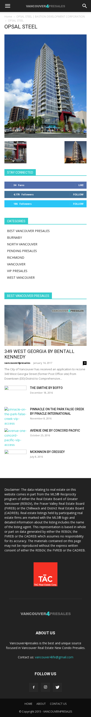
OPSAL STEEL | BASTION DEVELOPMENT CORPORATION (50, 16)
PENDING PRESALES (22, 251)
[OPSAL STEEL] (45, 136)
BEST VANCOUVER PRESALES (28, 231)
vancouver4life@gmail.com (54, 657)
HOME (28, 704)
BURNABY (14, 237)
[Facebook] (33, 687)
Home (8, 16)
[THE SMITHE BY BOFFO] (15, 393)
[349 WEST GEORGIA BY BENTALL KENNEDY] (45, 325)
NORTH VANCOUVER (22, 244)
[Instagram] (45, 687)
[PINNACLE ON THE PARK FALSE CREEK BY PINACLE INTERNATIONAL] (15, 416)
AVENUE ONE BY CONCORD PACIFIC (55, 430)
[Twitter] (57, 687)
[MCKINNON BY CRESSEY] (15, 457)
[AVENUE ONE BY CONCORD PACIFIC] (15, 437)
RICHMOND (15, 257)
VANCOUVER (16, 264)
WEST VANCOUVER (21, 277)
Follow (78, 194)
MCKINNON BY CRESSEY (47, 452)
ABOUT (41, 704)
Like (80, 185)
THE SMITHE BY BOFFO (46, 388)
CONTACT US (58, 704)
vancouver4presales (17, 363)
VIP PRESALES (17, 271)
